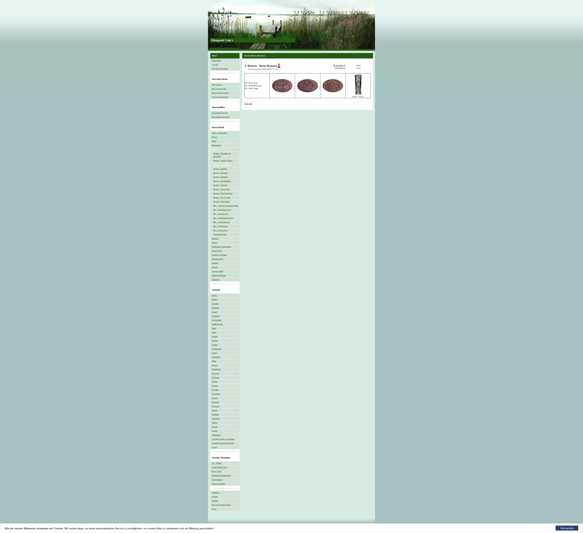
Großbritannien (217, 324)
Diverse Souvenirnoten (220, 97)
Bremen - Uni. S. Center (222, 197)
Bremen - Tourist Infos (221, 189)
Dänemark (215, 308)
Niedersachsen (217, 251)
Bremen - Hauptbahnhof (222, 181)
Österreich (215, 378)
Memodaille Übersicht (220, 113)
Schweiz (215, 398)
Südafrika (215, 414)
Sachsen (215, 267)
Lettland (215, 345)
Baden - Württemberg (219, 133)
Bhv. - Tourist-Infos (220, 226)
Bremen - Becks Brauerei (222, 165)
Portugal (215, 386)
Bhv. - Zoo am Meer (220, 230)
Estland (214, 312)
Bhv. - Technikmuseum (221, 222)
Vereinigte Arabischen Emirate (223, 443)
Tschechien (216, 419)
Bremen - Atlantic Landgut (222, 161)
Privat (214, 509)
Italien (214, 332)
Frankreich (216, 316)
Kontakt (215, 497)
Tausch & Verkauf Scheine (221, 505)
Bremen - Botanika (220, 169)
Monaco (215, 365)
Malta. (214, 361)
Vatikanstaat (216, 435)
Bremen (214, 149)
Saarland (215, 263)
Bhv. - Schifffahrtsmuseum (223, 218)
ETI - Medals (216, 463)
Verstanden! (567, 528)
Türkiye (214, 423)
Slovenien (215, 402)
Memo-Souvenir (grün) (220, 93)
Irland (214, 328)
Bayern (214, 137)
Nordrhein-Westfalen (219, 255)
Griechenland (216, 320)
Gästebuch (215, 493)
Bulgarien (215, 304)
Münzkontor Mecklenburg (221, 476)
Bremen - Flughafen (220, 177)
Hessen (214, 243)
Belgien (214, 300)
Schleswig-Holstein (219, 275)
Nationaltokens (217, 480)
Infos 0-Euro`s (217, 85)
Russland (215, 390)
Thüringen (215, 280)
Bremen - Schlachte (220, 185)
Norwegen (215, 373)
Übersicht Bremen (219, 234)
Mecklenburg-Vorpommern (221, 247)
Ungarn (214, 431)
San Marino (216, 394)
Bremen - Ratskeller (220, 173)
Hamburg (215, 238)
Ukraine (215, 427)
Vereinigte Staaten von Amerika (223, 439)
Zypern (214, 447)
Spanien (215, 410)
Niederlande (216, 369)
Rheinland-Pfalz (217, 259)
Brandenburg (216, 145)
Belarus (214, 295)
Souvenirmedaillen (218, 484)
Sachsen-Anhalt (217, 271)
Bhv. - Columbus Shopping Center (225, 206)
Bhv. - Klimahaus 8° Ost (222, 210)
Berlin (214, 141)
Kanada (214, 336)
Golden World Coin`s (219, 467)
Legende (215, 65)
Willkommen (216, 60)
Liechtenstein (216, 349)
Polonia (214, 382)
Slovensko (215, 406)
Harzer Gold (216, 471)
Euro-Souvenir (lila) (219, 89)
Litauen (214, 353)
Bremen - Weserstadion (221, 202)
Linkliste (215, 501)
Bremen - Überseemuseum (222, 193)
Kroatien (215, 341)
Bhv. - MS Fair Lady (220, 214)
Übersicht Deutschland (220, 69)
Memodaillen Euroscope (220, 117)
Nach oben (248, 104)
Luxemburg (216, 357)
